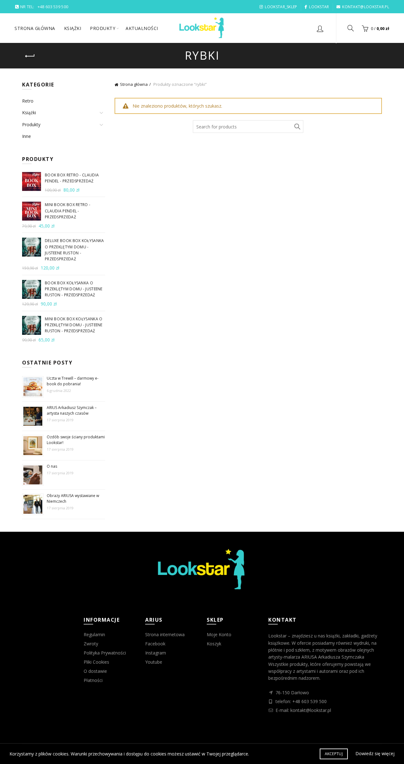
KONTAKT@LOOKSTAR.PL (365, 6)
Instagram (155, 653)
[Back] (30, 56)
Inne (26, 136)
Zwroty (91, 644)
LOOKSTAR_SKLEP (281, 6)
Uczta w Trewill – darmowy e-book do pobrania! (72, 381)
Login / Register (320, 28)
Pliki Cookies (96, 662)
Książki (72, 28)
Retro (27, 101)
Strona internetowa (165, 634)
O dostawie (95, 671)
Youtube (153, 662)
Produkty (102, 28)
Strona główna (35, 28)
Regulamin (94, 634)
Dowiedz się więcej (375, 753)
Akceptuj (334, 753)
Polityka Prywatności (105, 653)
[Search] (351, 28)
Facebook (155, 644)
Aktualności (142, 28)
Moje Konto (219, 634)
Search (297, 126)
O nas (52, 466)
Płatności (93, 680)
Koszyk (214, 644)
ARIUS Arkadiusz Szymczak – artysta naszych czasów (72, 410)
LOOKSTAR (319, 6)
